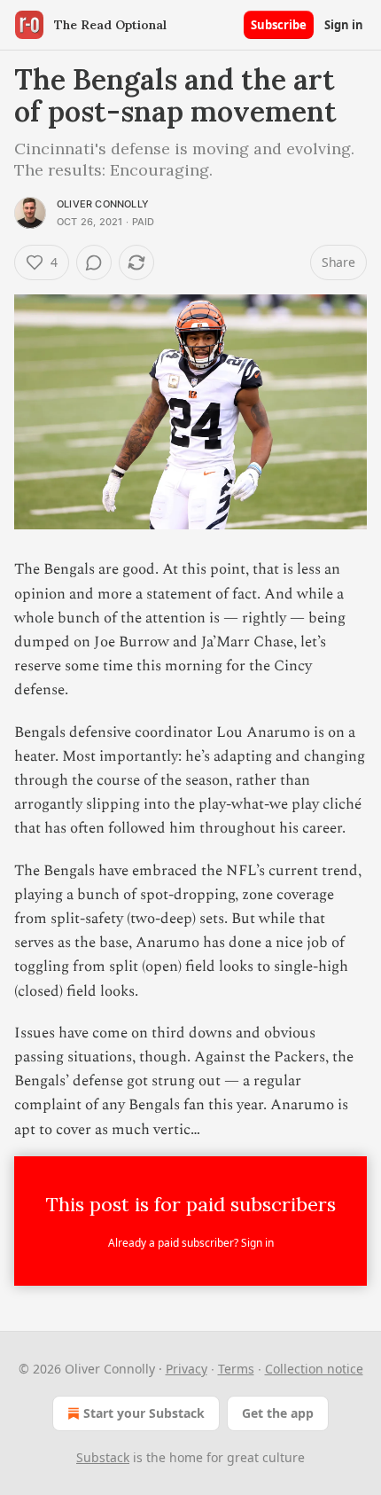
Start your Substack (144, 1413)
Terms (236, 1368)
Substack (102, 1457)
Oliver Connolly (103, 204)
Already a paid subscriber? (191, 1242)
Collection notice (314, 1368)
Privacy (186, 1368)
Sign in (343, 25)
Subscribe (279, 25)
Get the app (278, 1413)
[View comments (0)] (94, 262)
